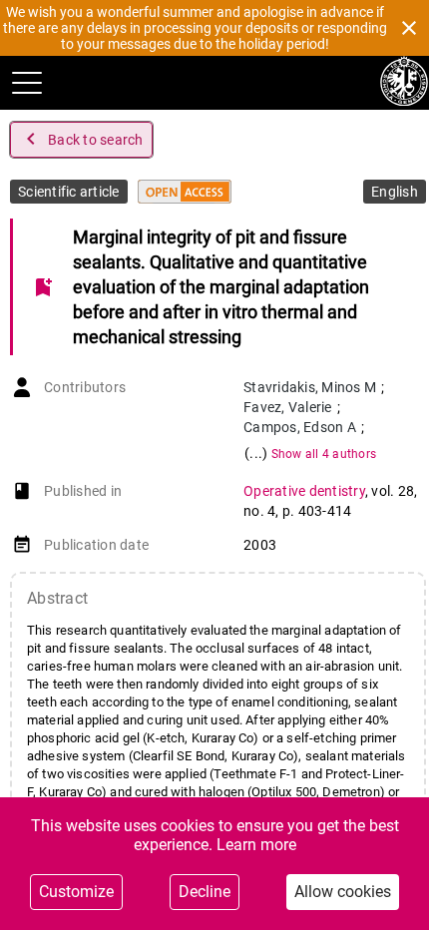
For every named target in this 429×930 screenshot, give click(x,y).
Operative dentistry (304, 491)
